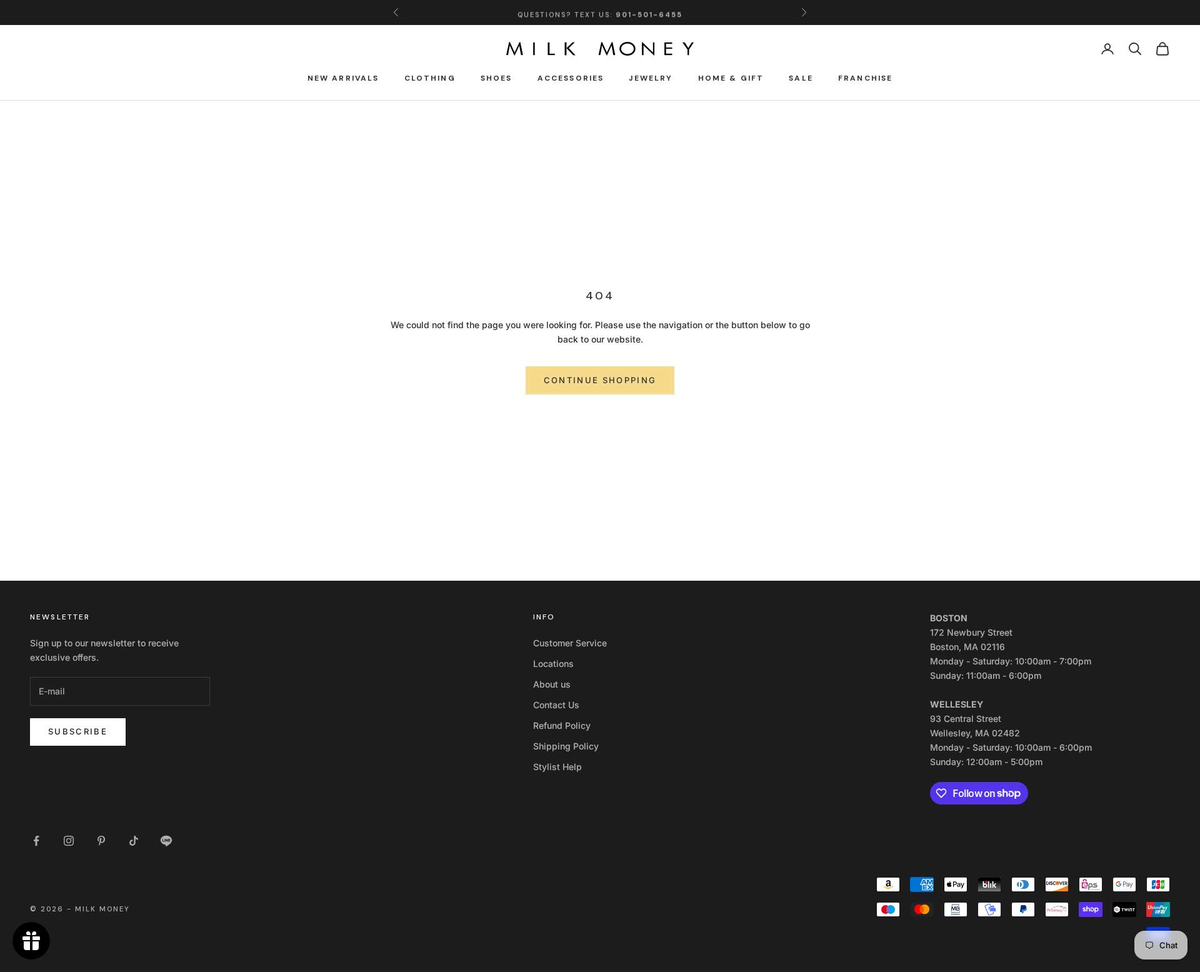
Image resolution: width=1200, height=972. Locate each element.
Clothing (430, 78)
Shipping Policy (566, 746)
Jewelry (650, 78)
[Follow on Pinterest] (101, 840)
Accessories (571, 78)
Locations (553, 663)
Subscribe (78, 731)
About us (552, 684)
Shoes (496, 78)
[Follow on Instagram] (68, 840)
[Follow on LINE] (166, 840)
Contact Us (556, 704)
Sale (801, 78)
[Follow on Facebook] (36, 840)
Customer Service (570, 643)
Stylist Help (557, 766)
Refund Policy (562, 725)
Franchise (865, 78)
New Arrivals (343, 78)
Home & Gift (731, 78)
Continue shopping (600, 380)
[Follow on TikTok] (134, 840)
